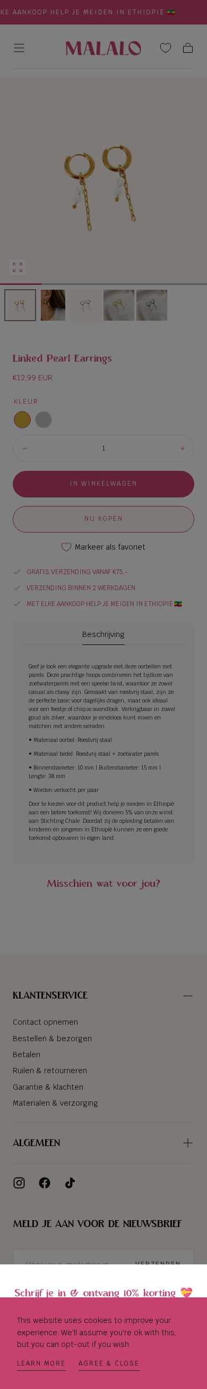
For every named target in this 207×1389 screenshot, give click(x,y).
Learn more (41, 1363)
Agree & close (109, 1363)
